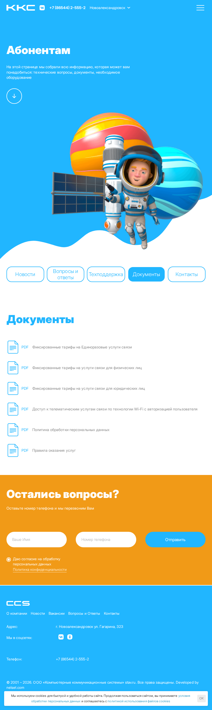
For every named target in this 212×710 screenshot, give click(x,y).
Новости (25, 274)
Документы (146, 274)
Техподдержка (106, 274)
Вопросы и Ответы (84, 613)
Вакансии (57, 613)
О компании (16, 613)
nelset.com (15, 687)
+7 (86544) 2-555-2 (67, 7)
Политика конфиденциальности (40, 569)
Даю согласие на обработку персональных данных (36, 561)
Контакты (187, 274)
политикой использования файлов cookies (139, 701)
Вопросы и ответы (65, 274)
